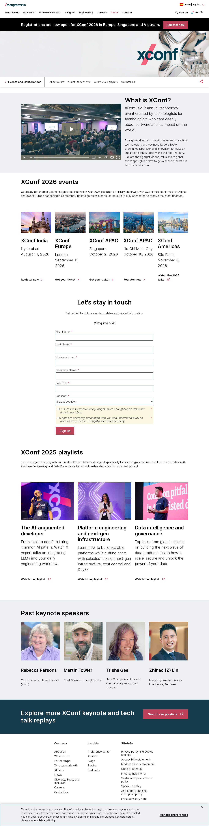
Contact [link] (127, 12)
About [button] (114, 12)
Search (183, 12)
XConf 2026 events (79, 81)
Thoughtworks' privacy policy (105, 421)
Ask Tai (199, 12)
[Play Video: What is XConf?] (71, 129)
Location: (62, 396)
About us (60, 751)
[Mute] (100, 157)
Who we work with (66, 765)
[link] (175, 25)
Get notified (128, 81)
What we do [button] (12, 12)
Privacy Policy (47, 820)
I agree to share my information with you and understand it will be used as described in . (106, 419)
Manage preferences (174, 814)
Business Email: (66, 357)
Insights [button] (70, 12)
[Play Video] (24, 157)
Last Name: (64, 344)
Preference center (99, 751)
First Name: (64, 331)
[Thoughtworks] (15, 3)
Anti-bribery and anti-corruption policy (134, 792)
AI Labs (59, 770)
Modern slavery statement (138, 764)
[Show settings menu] (106, 157)
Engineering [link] (85, 12)
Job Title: (62, 383)
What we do (61, 756)
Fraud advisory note (134, 798)
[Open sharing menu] (112, 157)
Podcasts (94, 770)
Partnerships (62, 760)
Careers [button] (102, 12)
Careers (59, 787)
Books (92, 765)
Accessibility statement (135, 759)
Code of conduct (132, 768)
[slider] (62, 157)
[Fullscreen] (118, 157)
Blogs (91, 760)
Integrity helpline (131, 773)
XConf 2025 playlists (106, 81)
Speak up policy (131, 786)
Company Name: (67, 370)
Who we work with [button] (50, 12)
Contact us (61, 792)
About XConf (56, 81)
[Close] (202, 807)
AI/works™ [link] (29, 12)
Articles (92, 756)
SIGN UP (65, 431)
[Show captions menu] (94, 157)
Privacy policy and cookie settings (137, 753)
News (58, 775)
